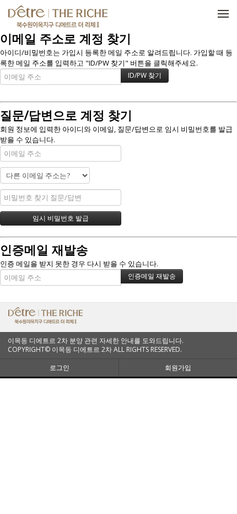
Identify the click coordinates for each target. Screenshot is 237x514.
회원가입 (178, 367)
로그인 (59, 367)
